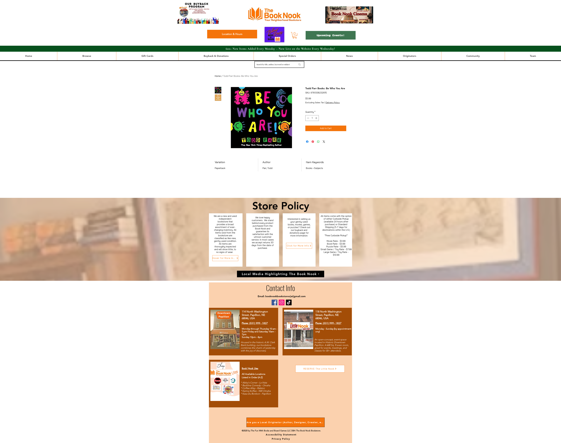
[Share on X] (324, 141)
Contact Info (280, 287)
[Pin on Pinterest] (313, 141)
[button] (294, 35)
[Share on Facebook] (307, 141)
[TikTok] (289, 302)
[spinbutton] (312, 118)
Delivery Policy (333, 102)
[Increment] (316, 118)
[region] (226, 240)
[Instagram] (281, 302)
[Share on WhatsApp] (318, 141)
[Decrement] (308, 118)
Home (218, 75)
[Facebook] (274, 302)
